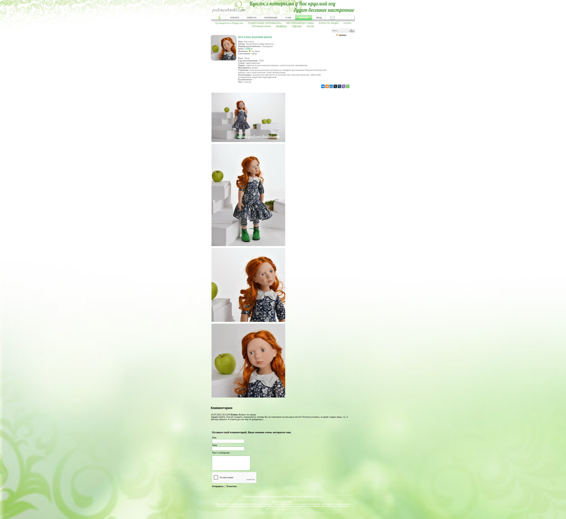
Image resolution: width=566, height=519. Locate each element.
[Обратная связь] (332, 18)
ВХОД (319, 18)
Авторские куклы (274, 497)
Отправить (218, 486)
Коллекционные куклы (254, 497)
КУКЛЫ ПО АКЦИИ (329, 23)
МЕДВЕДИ (281, 26)
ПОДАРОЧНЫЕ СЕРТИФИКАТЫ (264, 23)
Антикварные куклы (292, 497)
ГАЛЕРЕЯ (234, 18)
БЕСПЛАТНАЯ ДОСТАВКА (300, 23)
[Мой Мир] (331, 86)
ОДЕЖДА (297, 26)
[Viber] (343, 86)
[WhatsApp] (347, 86)
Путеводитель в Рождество (229, 23)
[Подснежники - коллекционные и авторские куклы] (229, 12)
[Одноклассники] (327, 86)
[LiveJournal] (339, 86)
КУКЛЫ (347, 23)
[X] (335, 86)
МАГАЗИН (303, 18)
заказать (343, 35)
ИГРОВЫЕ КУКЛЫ (261, 26)
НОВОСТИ (251, 18)
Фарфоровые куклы (312, 497)
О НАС (288, 18)
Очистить (232, 486)
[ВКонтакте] (323, 86)
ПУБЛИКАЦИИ (270, 18)
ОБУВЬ (310, 26)
